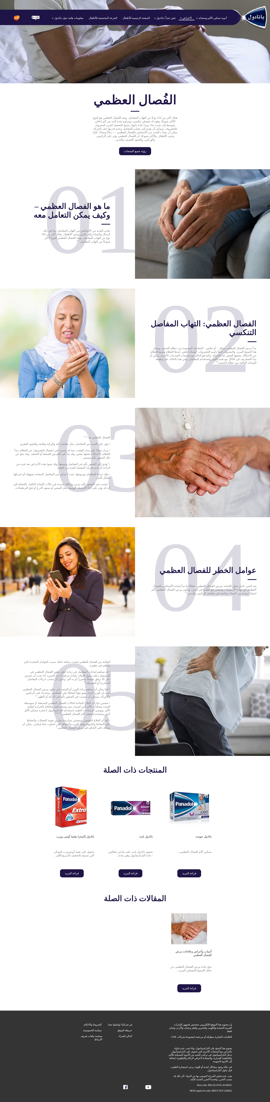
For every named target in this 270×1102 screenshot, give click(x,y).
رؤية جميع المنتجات (135, 151)
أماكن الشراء (126, 1036)
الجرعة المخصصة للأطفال (103, 18)
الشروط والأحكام (93, 1024)
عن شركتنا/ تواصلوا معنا (120, 1024)
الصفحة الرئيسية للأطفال (136, 18)
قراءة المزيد (189, 873)
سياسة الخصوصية (92, 1030)
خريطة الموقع (125, 1030)
